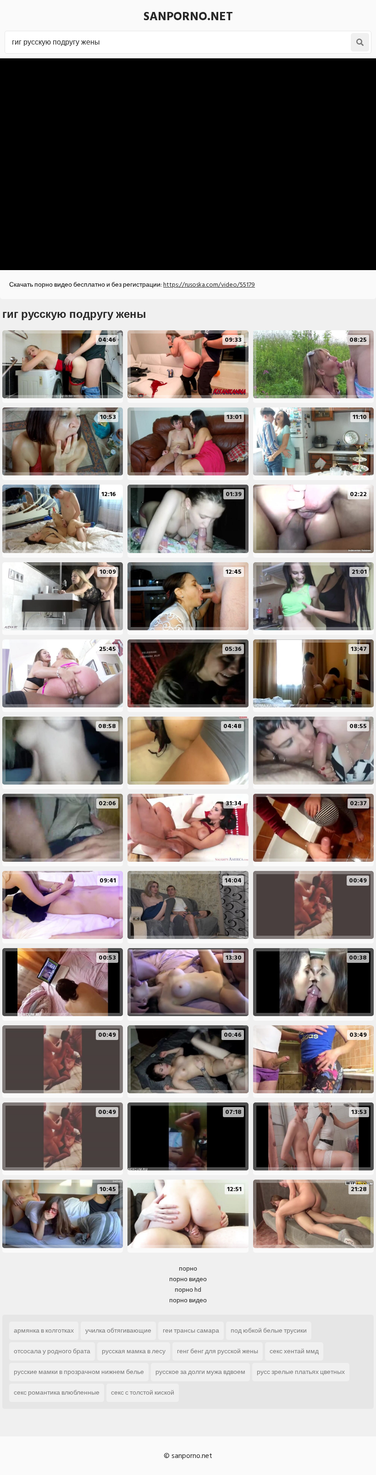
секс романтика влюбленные (57, 1392)
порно (188, 1268)
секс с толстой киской (142, 1392)
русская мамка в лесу (134, 1351)
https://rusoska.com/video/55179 (209, 284)
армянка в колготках (44, 1330)
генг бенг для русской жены (217, 1351)
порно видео (188, 1279)
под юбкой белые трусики (269, 1330)
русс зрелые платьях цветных (301, 1372)
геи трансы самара (191, 1330)
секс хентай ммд (294, 1351)
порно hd (188, 1289)
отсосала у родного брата (52, 1351)
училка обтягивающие (118, 1330)
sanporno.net (188, 16)
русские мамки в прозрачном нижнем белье (79, 1372)
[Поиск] (360, 42)
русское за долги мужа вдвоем (200, 1372)
